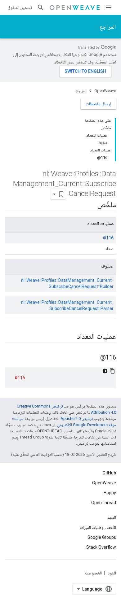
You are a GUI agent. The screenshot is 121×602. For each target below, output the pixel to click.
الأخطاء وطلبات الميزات (97, 527)
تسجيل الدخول (19, 7)
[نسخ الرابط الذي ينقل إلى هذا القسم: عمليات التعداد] (71, 337)
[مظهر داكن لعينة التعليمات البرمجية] (105, 371)
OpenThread (103, 502)
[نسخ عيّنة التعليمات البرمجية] (112, 371)
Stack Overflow (101, 547)
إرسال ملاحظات (98, 103)
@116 (108, 238)
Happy (110, 492)
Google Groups (101, 537)
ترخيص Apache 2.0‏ (76, 418)
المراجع (108, 26)
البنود (112, 572)
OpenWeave (105, 90)
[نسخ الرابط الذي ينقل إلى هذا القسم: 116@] (94, 358)
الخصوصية (93, 572)
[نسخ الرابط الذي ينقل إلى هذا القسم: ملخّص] (91, 205)
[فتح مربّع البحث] (40, 7)
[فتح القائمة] (108, 7)
